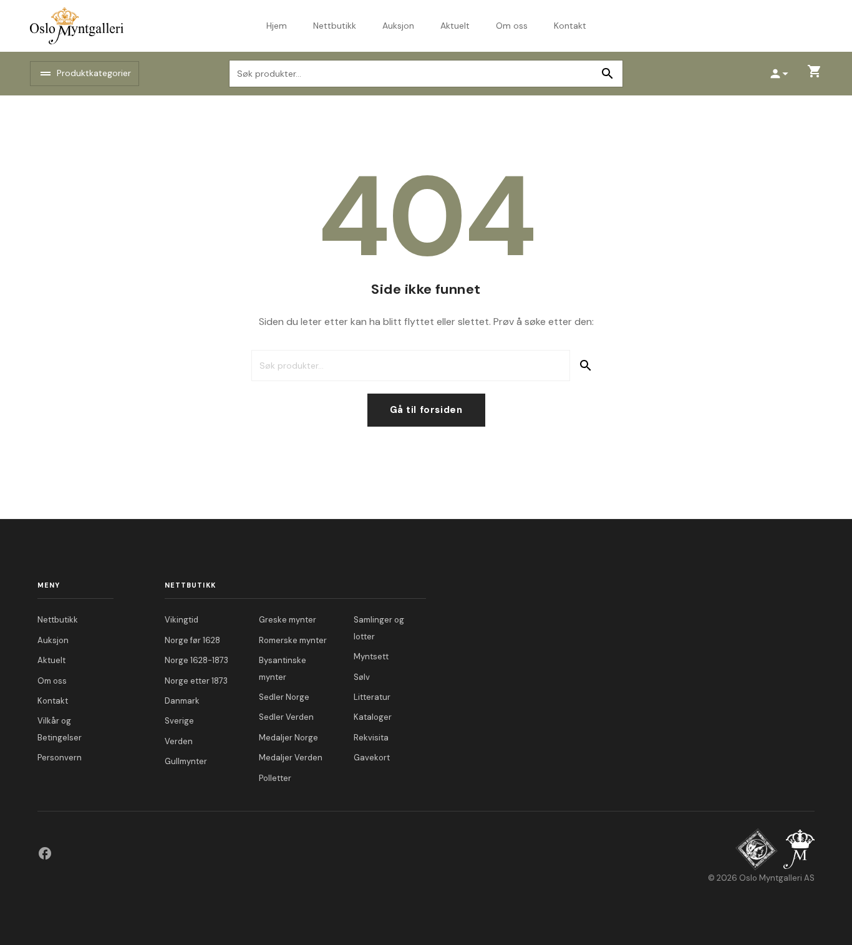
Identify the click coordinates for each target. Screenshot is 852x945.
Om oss (512, 25)
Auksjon (398, 25)
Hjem (276, 25)
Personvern (59, 757)
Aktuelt (455, 25)
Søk (607, 73)
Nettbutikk (334, 25)
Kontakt (570, 25)
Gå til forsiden (426, 410)
